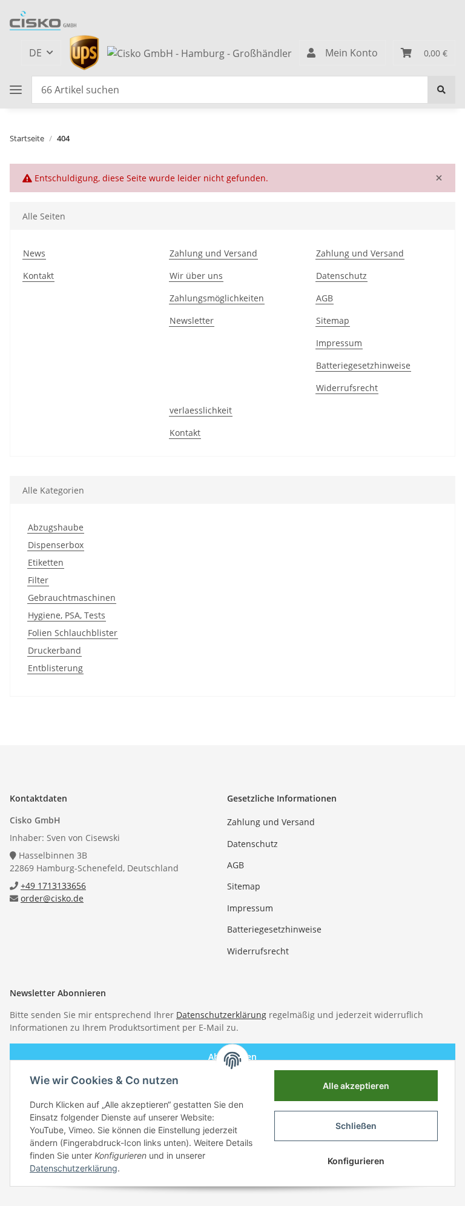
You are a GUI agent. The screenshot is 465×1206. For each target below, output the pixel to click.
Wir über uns (196, 275)
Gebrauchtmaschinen (72, 597)
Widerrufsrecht (347, 388)
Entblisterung (55, 668)
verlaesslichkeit (201, 410)
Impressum (339, 343)
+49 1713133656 (53, 885)
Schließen (356, 1126)
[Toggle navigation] (16, 89)
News (34, 253)
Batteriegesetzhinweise (363, 365)
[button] (342, 52)
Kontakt (38, 275)
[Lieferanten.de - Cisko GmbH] (199, 52)
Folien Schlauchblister (72, 632)
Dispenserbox (56, 545)
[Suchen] (441, 90)
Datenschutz (341, 275)
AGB (324, 298)
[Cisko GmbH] (43, 21)
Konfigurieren (356, 1161)
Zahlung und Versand (213, 253)
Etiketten (46, 562)
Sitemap (332, 320)
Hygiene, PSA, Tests (66, 615)
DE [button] (35, 52)
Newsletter (192, 320)
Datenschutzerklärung (221, 1014)
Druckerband (54, 650)
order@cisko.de (52, 898)
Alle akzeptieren (356, 1085)
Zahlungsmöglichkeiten (217, 298)
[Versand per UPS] (84, 51)
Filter (38, 580)
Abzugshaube (56, 527)
